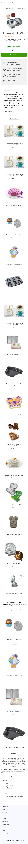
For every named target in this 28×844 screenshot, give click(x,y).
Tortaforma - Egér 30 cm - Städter (14, 534)
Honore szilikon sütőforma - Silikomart (14, 475)
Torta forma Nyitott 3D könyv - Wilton (14, 354)
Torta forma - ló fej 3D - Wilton (14, 563)
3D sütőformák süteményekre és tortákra (16, 604)
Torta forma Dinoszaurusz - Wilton (14, 504)
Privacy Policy (5, 824)
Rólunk (4, 830)
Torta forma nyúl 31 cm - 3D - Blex (14, 593)
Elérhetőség (5, 833)
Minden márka (5, 806)
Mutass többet (8, 111)
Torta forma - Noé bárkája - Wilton (14, 234)
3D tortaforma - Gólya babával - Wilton (14, 264)
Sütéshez (12, 7)
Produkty (7, 7)
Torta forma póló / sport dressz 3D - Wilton (14, 747)
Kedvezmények (6, 812)
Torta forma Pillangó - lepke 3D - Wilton (14, 414)
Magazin (4, 818)
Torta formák (16, 7)
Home (4, 7)
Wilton (7, 40)
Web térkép (5, 821)
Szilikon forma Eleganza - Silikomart (14, 205)
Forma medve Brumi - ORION (14, 294)
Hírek (3, 809)
